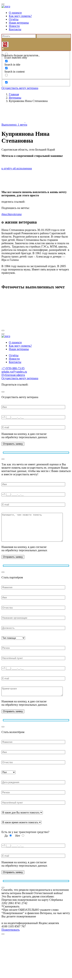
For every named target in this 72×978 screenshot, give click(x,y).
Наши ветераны (19, 22)
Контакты (15, 29)
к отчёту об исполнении (16, 168)
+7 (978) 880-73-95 (13, 368)
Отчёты (13, 19)
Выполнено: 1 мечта (14, 124)
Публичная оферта (13, 374)
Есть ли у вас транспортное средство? (25, 832)
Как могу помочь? (20, 16)
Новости (14, 26)
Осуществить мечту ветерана (19, 88)
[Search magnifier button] (5, 44)
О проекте (15, 12)
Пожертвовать (10, 929)
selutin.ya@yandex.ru (14, 371)
